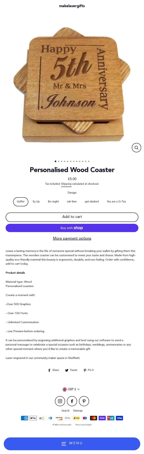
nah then (72, 201)
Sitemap (78, 411)
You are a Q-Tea (116, 201)
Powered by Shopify (84, 425)
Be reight (53, 201)
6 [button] (71, 162)
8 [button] (77, 162)
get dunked (92, 201)
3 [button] (62, 162)
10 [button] (83, 162)
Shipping (66, 184)
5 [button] (68, 162)
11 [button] (86, 162)
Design (72, 192)
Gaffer (21, 201)
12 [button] (89, 162)
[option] (72, 85)
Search (65, 411)
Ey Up (36, 201)
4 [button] (65, 162)
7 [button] (74, 162)
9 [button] (80, 162)
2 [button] (59, 162)
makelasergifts (72, 6)
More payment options (72, 239)
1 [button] (56, 161)
